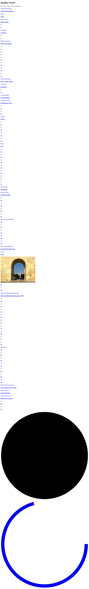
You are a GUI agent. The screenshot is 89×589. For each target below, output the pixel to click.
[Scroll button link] (44, 587)
